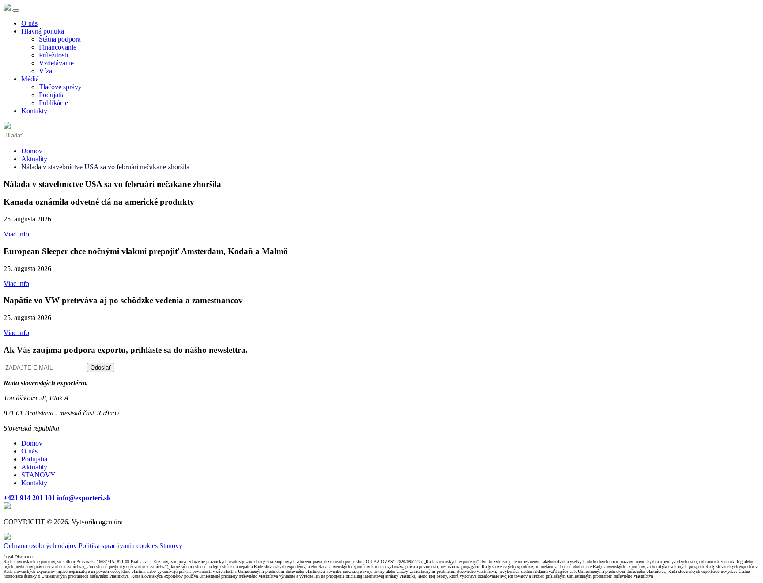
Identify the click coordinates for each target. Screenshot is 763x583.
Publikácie (53, 103)
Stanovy (170, 545)
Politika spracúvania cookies (118, 545)
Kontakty (34, 110)
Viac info (16, 234)
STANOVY (38, 475)
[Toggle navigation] (15, 10)
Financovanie (57, 47)
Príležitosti (53, 55)
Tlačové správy (60, 87)
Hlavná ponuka (42, 31)
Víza (45, 71)
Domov (31, 151)
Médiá (30, 79)
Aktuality (34, 159)
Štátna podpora (60, 39)
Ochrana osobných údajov (40, 545)
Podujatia (52, 95)
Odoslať (101, 367)
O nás (29, 23)
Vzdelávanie (56, 63)
